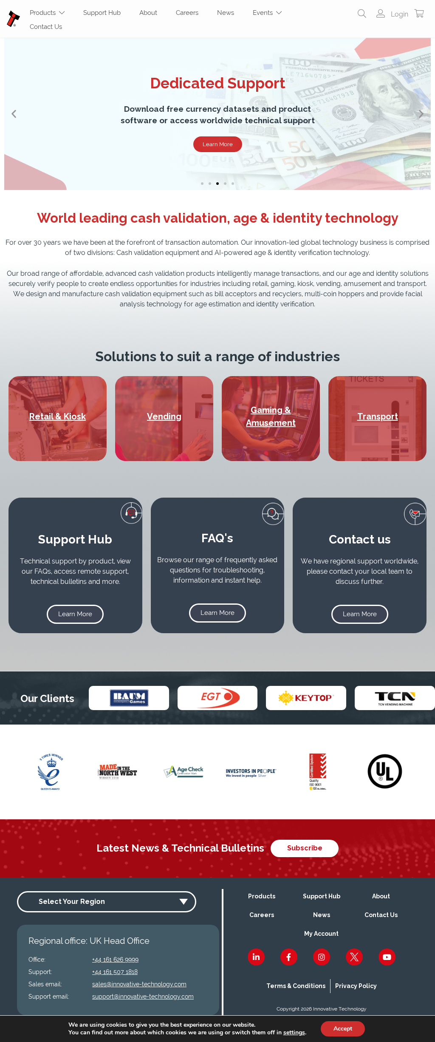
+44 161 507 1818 (115, 971)
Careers (187, 13)
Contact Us (46, 27)
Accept (342, 1029)
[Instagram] (321, 957)
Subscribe (304, 848)
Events (264, 13)
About (148, 13)
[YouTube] (387, 957)
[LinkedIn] (256, 957)
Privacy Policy (356, 986)
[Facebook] (288, 957)
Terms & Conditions (295, 986)
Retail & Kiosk (57, 416)
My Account (321, 933)
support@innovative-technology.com (143, 996)
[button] (13, 114)
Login (398, 14)
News (225, 13)
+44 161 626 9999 (115, 959)
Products (44, 13)
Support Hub (102, 13)
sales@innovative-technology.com (139, 984)
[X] (354, 957)
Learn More (218, 144)
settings (294, 1032)
